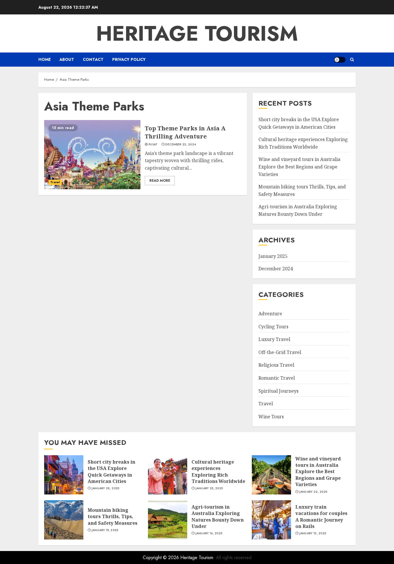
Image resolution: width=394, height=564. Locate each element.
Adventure (270, 313)
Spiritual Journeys (278, 391)
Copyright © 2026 (161, 557)
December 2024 (275, 268)
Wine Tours (271, 416)
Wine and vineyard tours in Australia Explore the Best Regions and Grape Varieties (299, 166)
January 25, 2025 (209, 488)
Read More (159, 180)
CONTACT (93, 59)
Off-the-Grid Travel (279, 352)
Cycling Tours (273, 326)
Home (44, 59)
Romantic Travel (276, 378)
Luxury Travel (274, 339)
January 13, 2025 (312, 533)
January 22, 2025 (313, 492)
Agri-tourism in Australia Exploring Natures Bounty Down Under (218, 516)
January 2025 (273, 256)
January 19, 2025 (105, 530)
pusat (153, 145)
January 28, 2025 (105, 488)
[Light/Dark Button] (340, 60)
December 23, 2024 (180, 145)
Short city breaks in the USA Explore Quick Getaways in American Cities (111, 471)
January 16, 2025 (209, 533)
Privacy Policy (129, 59)
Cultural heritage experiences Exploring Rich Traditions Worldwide (218, 471)
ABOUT (66, 59)
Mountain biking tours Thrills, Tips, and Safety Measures (112, 516)
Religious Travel (276, 365)
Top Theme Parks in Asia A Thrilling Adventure (185, 132)
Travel (55, 182)
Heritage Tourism (197, 33)
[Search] (352, 59)
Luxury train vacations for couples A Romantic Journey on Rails (321, 516)
